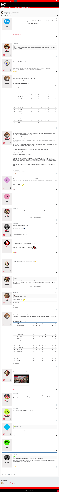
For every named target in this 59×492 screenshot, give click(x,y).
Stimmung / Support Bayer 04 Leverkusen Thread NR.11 (11, 482)
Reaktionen (4, 54)
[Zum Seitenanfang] (58, 491)
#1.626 (56, 176)
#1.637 (56, 408)
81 (5, 15)
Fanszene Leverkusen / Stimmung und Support (9, 483)
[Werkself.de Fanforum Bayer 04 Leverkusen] (29, 4)
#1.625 (56, 131)
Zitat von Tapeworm (18, 46)
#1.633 (56, 292)
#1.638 (56, 423)
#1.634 (56, 312)
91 (12, 474)
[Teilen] (57, 15)
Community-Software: (29, 490)
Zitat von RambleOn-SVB (19, 426)
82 (7, 15)
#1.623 (56, 59)
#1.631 (56, 259)
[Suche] (56, 1)
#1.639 (56, 439)
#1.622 (56, 43)
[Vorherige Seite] (1, 15)
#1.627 (56, 193)
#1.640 (56, 454)
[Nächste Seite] (13, 15)
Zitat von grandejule (18, 295)
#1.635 (56, 369)
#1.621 (56, 18)
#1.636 (56, 393)
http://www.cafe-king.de (17, 34)
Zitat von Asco (17, 278)
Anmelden (52, 1)
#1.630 (56, 239)
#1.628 (56, 208)
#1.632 (56, 276)
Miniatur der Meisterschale (19, 178)
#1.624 (56, 75)
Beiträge (4, 55)
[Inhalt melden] (56, 36)
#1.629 (56, 223)
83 (9, 474)
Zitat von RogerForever (18, 456)
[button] (48, 1)
